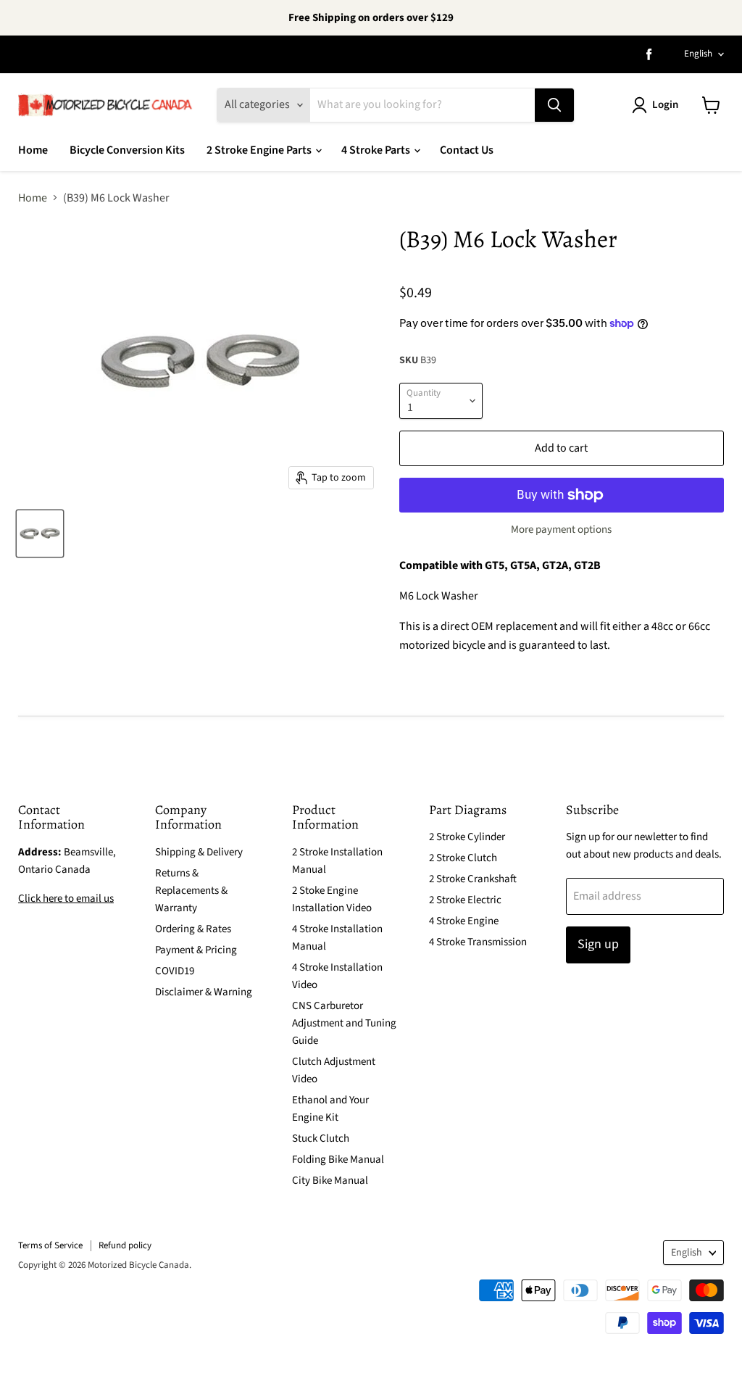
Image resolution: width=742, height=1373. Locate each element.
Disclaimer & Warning (203, 992)
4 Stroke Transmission (478, 942)
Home (33, 150)
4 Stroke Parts (376, 150)
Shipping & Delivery (199, 852)
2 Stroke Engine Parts (260, 150)
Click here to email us (66, 898)
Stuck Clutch (320, 1138)
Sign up (598, 944)
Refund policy (125, 1245)
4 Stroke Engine (464, 921)
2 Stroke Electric (465, 900)
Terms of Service (50, 1245)
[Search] (554, 105)
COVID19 (174, 971)
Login (665, 104)
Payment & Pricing (196, 950)
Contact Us (466, 150)
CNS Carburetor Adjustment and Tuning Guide (344, 1023)
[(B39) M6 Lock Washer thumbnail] (40, 533)
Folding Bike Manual (338, 1159)
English (698, 53)
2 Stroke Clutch (463, 858)
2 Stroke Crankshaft (473, 879)
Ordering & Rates (193, 929)
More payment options (561, 529)
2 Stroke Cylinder (467, 837)
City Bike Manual (330, 1180)
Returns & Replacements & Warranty (191, 891)
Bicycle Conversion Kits (127, 150)
